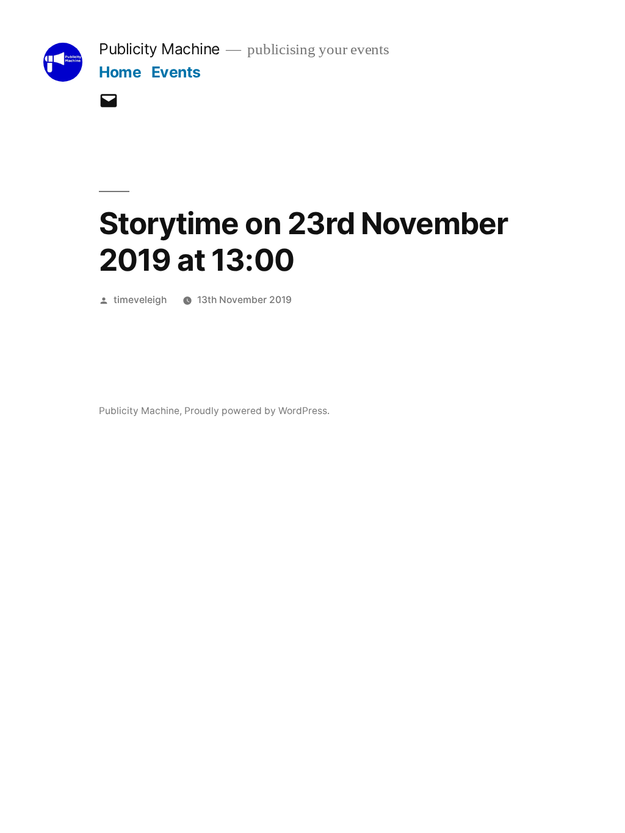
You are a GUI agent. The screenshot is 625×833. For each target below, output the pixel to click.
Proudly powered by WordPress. (257, 410)
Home (120, 72)
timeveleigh (140, 300)
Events (176, 72)
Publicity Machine (159, 49)
